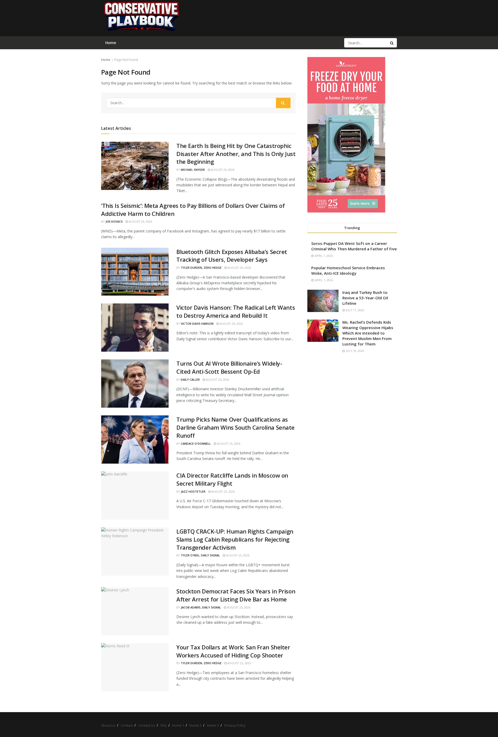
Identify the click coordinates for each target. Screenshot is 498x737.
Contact (127, 725)
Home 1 (178, 725)
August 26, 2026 (222, 170)
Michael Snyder (193, 170)
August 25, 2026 (228, 443)
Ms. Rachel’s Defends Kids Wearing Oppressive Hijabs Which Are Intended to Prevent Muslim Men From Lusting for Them (367, 333)
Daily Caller (190, 379)
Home (105, 60)
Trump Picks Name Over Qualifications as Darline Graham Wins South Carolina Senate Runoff (235, 427)
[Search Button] (392, 42)
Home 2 (196, 725)
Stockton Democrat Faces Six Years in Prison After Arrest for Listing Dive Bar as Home (235, 595)
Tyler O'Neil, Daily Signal (200, 555)
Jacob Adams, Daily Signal (201, 607)
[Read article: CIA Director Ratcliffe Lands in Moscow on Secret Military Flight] (135, 495)
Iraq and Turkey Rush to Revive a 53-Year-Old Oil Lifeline (365, 298)
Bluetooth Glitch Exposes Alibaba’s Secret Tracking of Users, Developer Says (231, 256)
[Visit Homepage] (141, 18)
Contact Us (146, 725)
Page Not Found (126, 60)
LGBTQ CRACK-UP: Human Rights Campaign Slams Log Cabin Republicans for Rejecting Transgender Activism (234, 539)
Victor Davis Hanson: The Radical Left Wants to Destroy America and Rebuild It (235, 311)
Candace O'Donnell (196, 443)
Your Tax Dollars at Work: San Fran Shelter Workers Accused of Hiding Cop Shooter (233, 651)
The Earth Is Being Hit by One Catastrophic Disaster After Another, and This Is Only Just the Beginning (235, 154)
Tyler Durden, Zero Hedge (201, 268)
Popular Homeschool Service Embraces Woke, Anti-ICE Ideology (348, 270)
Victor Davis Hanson (197, 323)
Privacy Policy (235, 725)
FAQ (164, 725)
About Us (108, 725)
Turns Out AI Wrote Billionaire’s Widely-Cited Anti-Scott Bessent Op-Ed (229, 367)
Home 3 (213, 725)
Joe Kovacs (114, 221)
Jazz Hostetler (193, 491)
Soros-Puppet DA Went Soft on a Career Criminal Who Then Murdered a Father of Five (354, 246)
